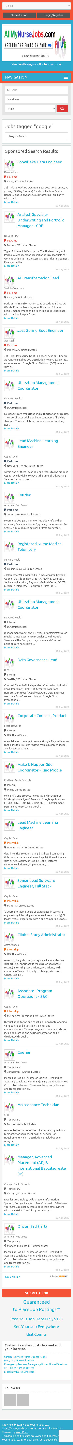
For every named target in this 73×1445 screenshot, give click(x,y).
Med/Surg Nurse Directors (19, 1360)
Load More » (12, 1276)
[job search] (63, 1276)
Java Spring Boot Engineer (40, 330)
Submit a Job (19, 15)
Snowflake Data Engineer (39, 162)
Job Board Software (49, 1428)
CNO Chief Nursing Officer (19, 1368)
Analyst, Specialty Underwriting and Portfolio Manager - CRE (40, 220)
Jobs (52, 1276)
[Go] (62, 108)
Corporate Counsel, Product (41, 715)
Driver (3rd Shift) (32, 1226)
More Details (11, 202)
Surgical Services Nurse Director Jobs (25, 1357)
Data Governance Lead (37, 660)
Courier (24, 495)
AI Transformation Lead (38, 278)
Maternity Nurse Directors (19, 1372)
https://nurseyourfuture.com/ (19, 1428)
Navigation (16, 77)
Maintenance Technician (38, 1104)
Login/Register (54, 15)
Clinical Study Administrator (41, 934)
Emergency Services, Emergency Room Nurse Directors (35, 1364)
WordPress (22, 1432)
